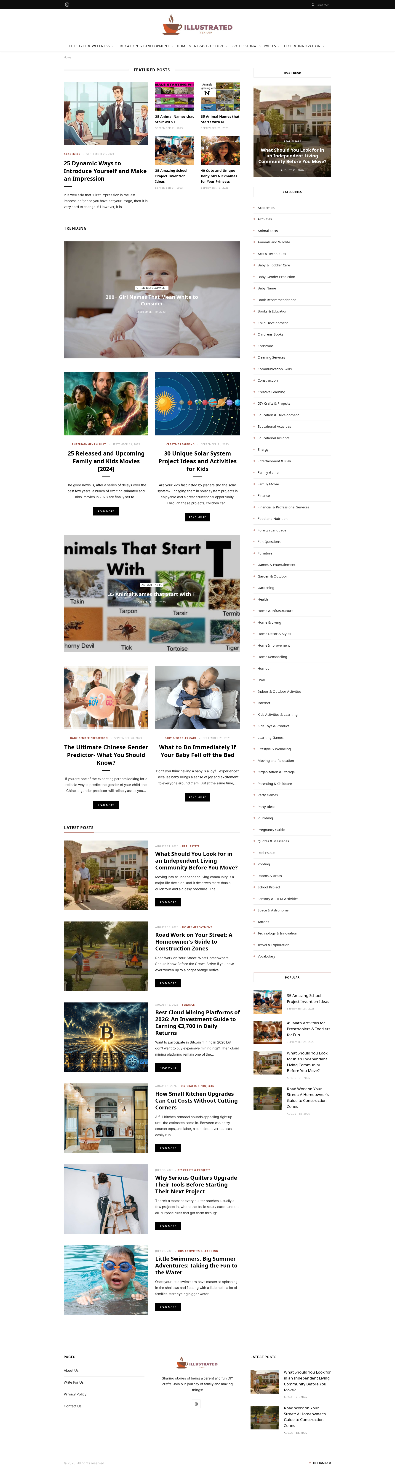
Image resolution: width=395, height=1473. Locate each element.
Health (263, 599)
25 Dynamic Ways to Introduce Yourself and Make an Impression (105, 170)
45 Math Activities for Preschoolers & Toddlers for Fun (308, 1028)
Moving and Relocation (276, 760)
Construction (268, 380)
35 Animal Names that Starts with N (220, 119)
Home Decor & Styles (274, 633)
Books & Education (272, 311)
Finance (188, 1004)
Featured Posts (152, 70)
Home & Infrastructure (200, 46)
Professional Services (254, 46)
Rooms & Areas (270, 875)
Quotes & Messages (273, 841)
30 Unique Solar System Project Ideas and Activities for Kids (197, 461)
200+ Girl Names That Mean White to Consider (152, 300)
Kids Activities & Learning (197, 1251)
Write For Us (74, 1382)
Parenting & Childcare (275, 783)
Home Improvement (197, 927)
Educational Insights (273, 438)
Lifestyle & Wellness (89, 46)
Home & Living (269, 622)
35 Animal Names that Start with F (174, 119)
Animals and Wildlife (274, 242)
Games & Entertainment (276, 564)
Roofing (264, 864)
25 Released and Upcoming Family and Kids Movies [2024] (106, 461)
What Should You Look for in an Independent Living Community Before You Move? (196, 860)
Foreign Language (272, 530)
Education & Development (143, 46)
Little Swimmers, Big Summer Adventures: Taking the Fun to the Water (196, 1265)
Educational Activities (274, 426)
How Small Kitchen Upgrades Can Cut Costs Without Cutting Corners (196, 1100)
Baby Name (267, 288)
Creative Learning (180, 444)
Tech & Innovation (302, 46)
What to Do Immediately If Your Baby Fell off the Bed (197, 751)
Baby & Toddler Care (181, 738)
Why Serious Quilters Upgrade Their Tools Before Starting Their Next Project (196, 1184)
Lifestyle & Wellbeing (274, 749)
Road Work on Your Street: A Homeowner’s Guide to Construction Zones (193, 941)
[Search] (313, 4)
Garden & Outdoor (272, 576)
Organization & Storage (276, 772)
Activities (265, 219)
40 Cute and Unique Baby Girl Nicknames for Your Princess (219, 176)
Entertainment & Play (89, 444)
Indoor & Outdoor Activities (279, 691)
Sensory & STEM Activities (278, 898)
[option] (292, 131)
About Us (71, 1370)
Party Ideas (266, 806)
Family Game (268, 472)
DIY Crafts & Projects (197, 1086)
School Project (269, 887)
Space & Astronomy (273, 910)
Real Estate (190, 846)
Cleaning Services (271, 357)
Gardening (266, 587)
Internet (264, 702)
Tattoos (263, 921)
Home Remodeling (272, 656)
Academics (72, 154)
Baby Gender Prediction (89, 738)
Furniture (265, 553)
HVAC (262, 679)
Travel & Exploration (273, 944)
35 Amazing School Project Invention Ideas (171, 176)
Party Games (268, 795)
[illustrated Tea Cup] (197, 25)
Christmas (265, 346)
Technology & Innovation (277, 933)
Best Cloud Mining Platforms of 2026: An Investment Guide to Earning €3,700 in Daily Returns (197, 1022)
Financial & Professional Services (283, 507)
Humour (264, 668)
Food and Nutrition (273, 518)
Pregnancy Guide (271, 829)
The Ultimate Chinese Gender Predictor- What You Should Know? (106, 754)
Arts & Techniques (272, 253)
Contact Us (73, 1406)
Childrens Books (270, 334)
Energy (263, 449)
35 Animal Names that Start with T (151, 594)
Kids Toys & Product (273, 725)
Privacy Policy (75, 1394)
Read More (106, 511)
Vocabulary (266, 956)
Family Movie (268, 484)
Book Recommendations (277, 299)
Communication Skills (275, 369)
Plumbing (265, 818)
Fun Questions (269, 541)
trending (75, 228)
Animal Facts (151, 585)
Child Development (151, 288)
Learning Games (270, 737)
